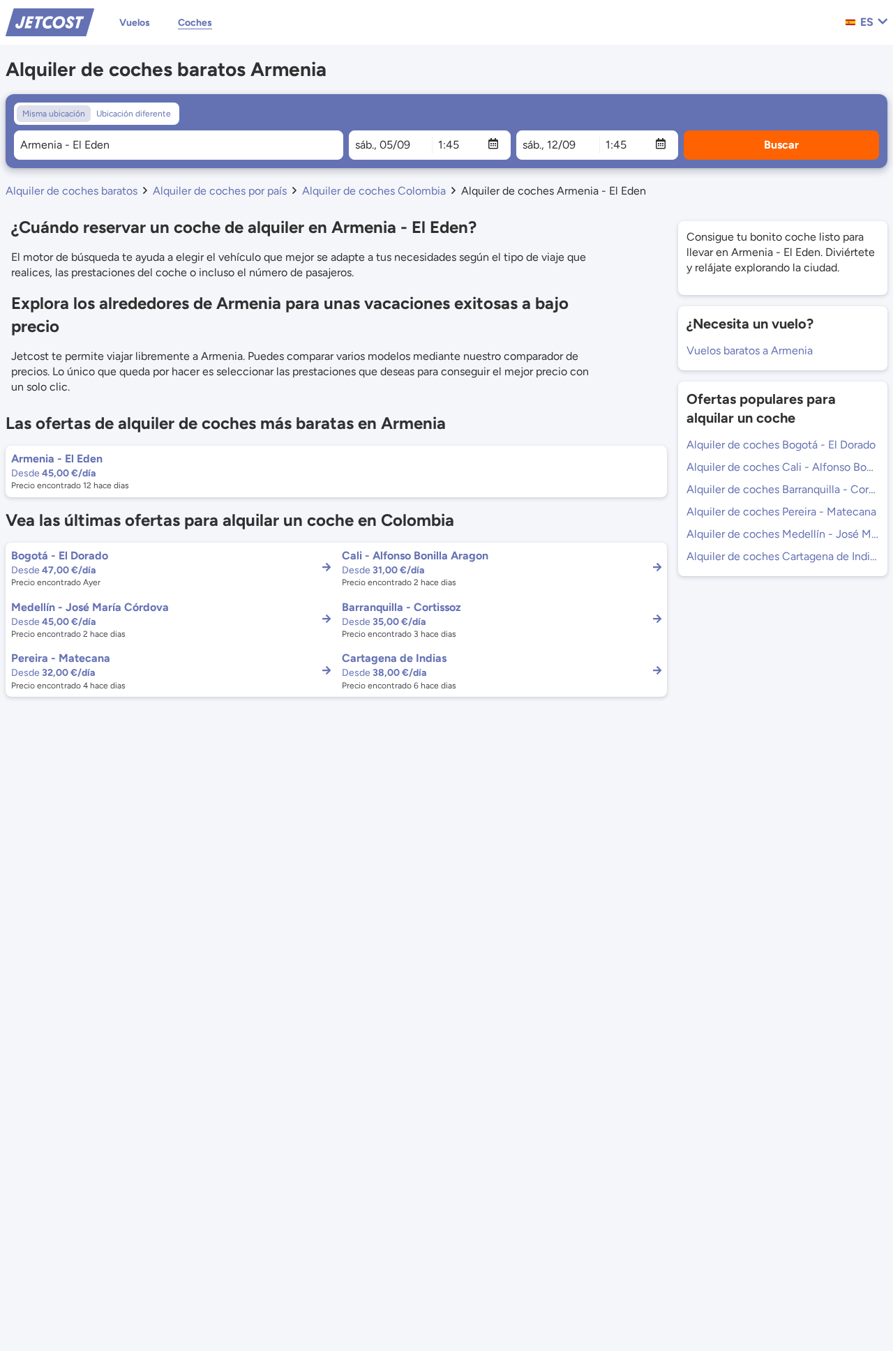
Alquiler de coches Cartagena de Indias (782, 556)
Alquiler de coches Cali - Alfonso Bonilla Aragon (782, 467)
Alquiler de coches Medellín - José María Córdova (782, 534)
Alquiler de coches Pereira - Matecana (781, 511)
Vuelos (134, 23)
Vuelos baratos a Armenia (749, 350)
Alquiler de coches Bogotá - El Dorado (781, 444)
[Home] (50, 21)
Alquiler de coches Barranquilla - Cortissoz (782, 489)
